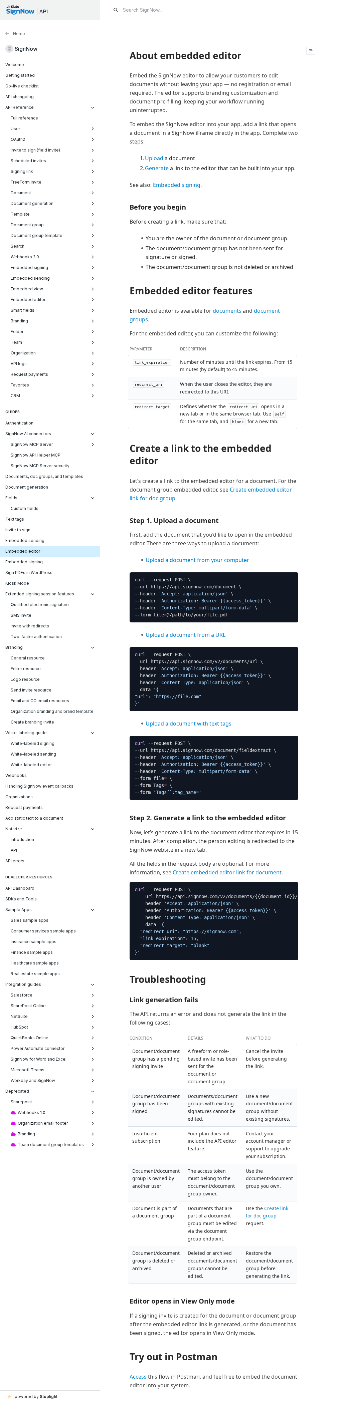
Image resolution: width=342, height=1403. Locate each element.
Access (138, 1376)
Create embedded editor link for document (227, 872)
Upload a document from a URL (185, 634)
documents (227, 310)
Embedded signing (176, 185)
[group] (214, 597)
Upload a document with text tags (188, 723)
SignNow (26, 48)
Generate (157, 168)
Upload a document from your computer (197, 560)
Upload (154, 158)
